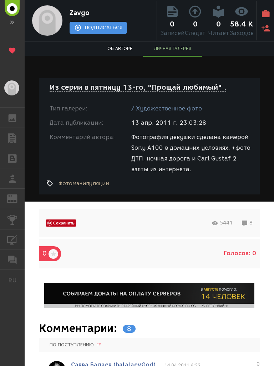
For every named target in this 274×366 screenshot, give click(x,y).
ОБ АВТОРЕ (119, 48)
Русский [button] (16, 280)
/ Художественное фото (166, 108)
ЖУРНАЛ (17, 198)
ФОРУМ (12, 259)
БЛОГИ (12, 158)
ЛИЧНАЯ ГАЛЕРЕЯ (172, 48)
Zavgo (80, 13)
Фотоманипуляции (84, 183)
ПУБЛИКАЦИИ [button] (12, 138)
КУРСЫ (12, 239)
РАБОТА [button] (12, 178)
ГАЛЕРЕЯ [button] (12, 118)
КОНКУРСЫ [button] (12, 219)
